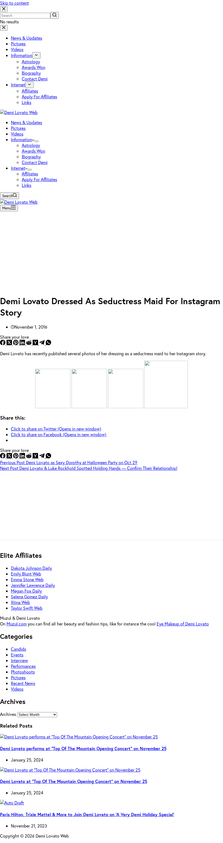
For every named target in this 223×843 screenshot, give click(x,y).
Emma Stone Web (27, 579)
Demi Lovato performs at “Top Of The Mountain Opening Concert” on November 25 (83, 748)
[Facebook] (3, 343)
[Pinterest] (16, 343)
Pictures (18, 677)
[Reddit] (29, 343)
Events (17, 655)
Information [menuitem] (21, 55)
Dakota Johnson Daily (31, 568)
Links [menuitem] (26, 102)
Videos (17, 689)
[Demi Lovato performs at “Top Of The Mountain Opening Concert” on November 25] (79, 737)
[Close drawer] (4, 28)
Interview (19, 660)
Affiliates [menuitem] (30, 91)
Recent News (23, 683)
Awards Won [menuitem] (33, 67)
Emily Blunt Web (26, 574)
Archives (8, 714)
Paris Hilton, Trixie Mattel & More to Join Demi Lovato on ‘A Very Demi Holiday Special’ (87, 814)
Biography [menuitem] (31, 73)
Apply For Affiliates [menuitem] (39, 96)
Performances (23, 666)
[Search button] (54, 15)
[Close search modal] (4, 9)
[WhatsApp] (48, 343)
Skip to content (14, 3)
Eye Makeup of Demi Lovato (183, 624)
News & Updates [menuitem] (26, 38)
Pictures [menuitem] (18, 43)
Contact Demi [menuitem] (35, 78)
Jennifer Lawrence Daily (33, 585)
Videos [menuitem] (17, 49)
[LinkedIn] (23, 343)
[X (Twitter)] (10, 343)
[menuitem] (36, 55)
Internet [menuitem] (18, 84)
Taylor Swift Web (26, 608)
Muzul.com (17, 624)
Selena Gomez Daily (29, 596)
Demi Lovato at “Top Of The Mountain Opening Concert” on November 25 (73, 781)
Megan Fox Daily (26, 591)
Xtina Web (20, 602)
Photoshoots (23, 672)
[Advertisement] (111, 251)
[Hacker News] (36, 343)
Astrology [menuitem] (31, 61)
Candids (18, 649)
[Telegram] (42, 343)
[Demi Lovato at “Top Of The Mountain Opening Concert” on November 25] (70, 770)
